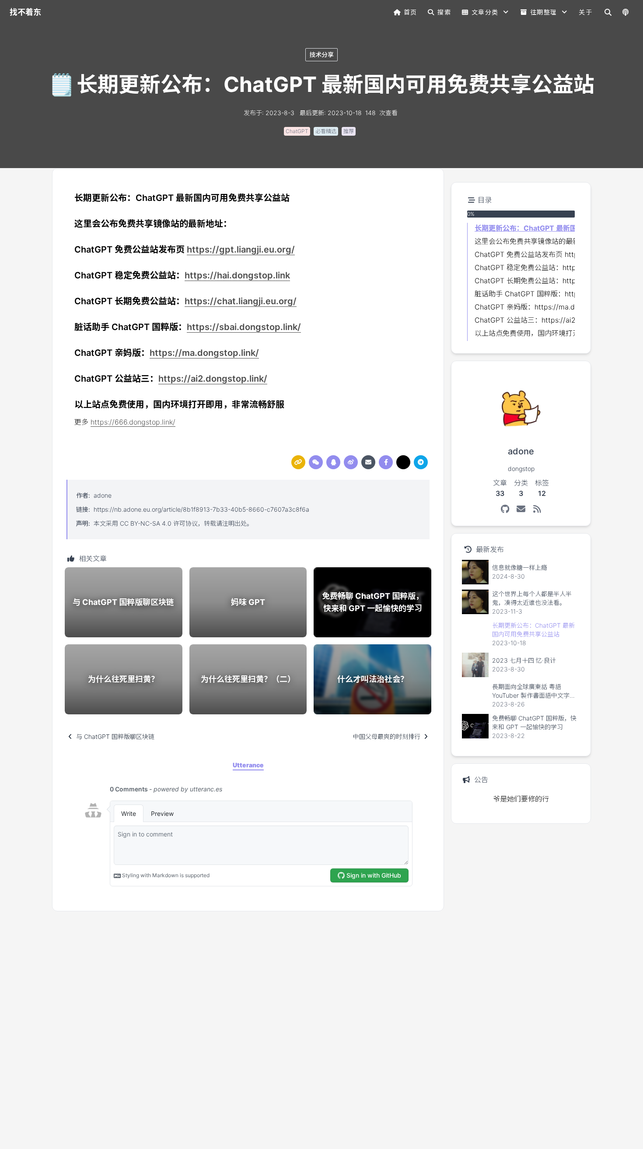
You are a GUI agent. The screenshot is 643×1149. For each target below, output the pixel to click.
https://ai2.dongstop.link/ (212, 378)
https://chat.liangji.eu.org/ (241, 301)
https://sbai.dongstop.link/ (244, 327)
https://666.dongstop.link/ (133, 422)
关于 (585, 12)
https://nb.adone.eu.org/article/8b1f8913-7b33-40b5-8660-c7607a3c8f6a (201, 509)
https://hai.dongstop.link (237, 275)
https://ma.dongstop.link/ (204, 353)
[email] (368, 462)
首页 (410, 12)
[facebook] (386, 462)
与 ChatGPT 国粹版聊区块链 (115, 736)
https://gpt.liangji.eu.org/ (241, 249)
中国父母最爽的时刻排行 (386, 736)
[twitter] (403, 462)
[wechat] (316, 462)
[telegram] (421, 462)
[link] (298, 462)
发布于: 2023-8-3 (269, 112)
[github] (505, 509)
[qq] (333, 462)
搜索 (444, 12)
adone (103, 495)
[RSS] (537, 509)
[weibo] (351, 462)
